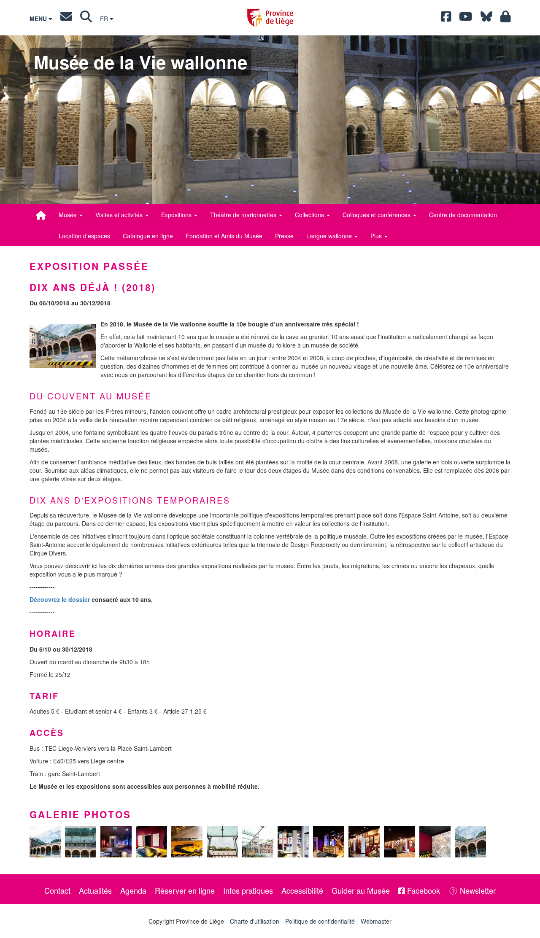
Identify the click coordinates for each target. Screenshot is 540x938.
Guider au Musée (361, 890)
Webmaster (376, 921)
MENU (39, 18)
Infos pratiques (248, 890)
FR (105, 18)
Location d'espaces (84, 236)
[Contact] (66, 18)
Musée (68, 214)
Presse (284, 236)
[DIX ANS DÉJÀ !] (63, 346)
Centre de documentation (463, 214)
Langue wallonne (330, 236)
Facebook (422, 890)
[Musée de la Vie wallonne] (41, 215)
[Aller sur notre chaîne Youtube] (465, 18)
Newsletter (477, 890)
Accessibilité (302, 890)
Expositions (177, 214)
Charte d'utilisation (254, 921)
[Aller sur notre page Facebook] (446, 18)
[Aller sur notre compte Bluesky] (486, 18)
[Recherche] (86, 18)
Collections (310, 214)
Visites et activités (119, 214)
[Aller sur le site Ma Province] (505, 18)
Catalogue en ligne (148, 236)
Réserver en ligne (185, 890)
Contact (57, 890)
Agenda (133, 890)
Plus (376, 236)
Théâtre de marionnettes (244, 214)
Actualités (95, 890)
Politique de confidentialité (320, 921)
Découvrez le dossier (60, 599)
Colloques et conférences (377, 214)
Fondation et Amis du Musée (224, 236)
